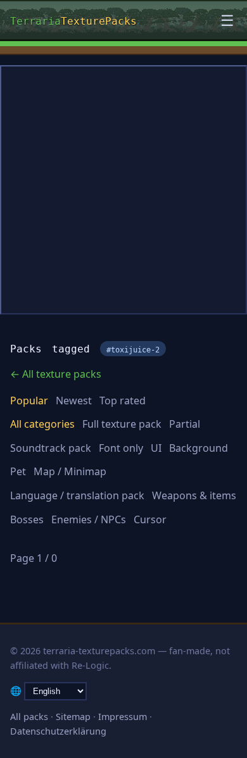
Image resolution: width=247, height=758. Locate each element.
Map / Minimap (70, 471)
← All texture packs (55, 374)
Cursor (150, 519)
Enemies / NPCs (88, 519)
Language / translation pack (77, 495)
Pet (18, 471)
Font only (121, 448)
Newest (74, 400)
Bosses (27, 519)
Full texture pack (122, 424)
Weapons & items (194, 495)
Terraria (73, 20)
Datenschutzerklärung (58, 731)
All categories (42, 424)
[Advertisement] (123, 189)
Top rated (122, 400)
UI (156, 448)
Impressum (122, 717)
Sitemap (73, 717)
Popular (29, 400)
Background (198, 448)
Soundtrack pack (50, 448)
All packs (29, 717)
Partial (184, 424)
